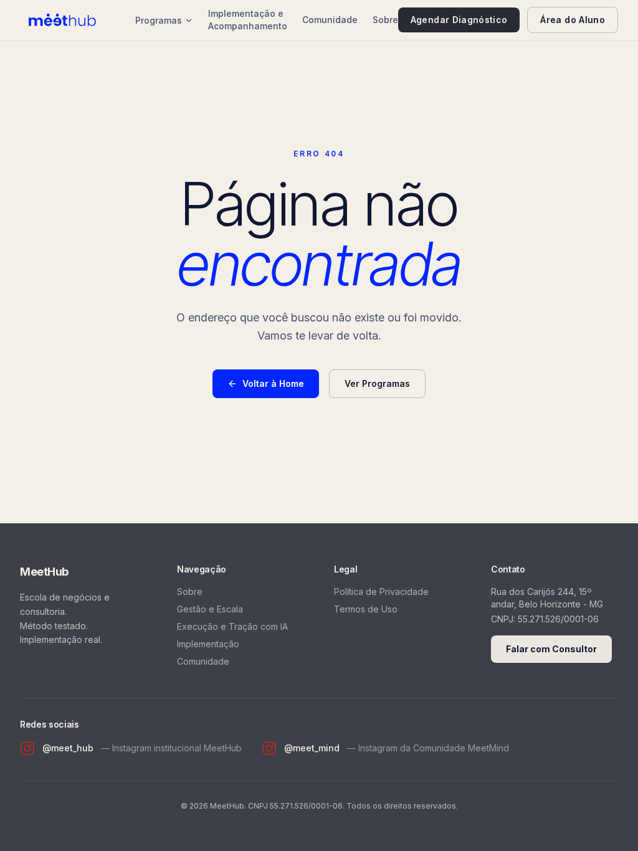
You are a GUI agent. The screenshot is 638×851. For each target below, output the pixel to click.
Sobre (385, 19)
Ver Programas (377, 383)
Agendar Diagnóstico (459, 19)
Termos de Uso (366, 609)
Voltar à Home (273, 383)
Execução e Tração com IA (232, 626)
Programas (158, 20)
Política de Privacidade (381, 591)
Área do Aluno (572, 19)
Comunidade (330, 19)
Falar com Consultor (551, 649)
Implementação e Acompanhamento (247, 19)
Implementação (208, 644)
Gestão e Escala (210, 609)
